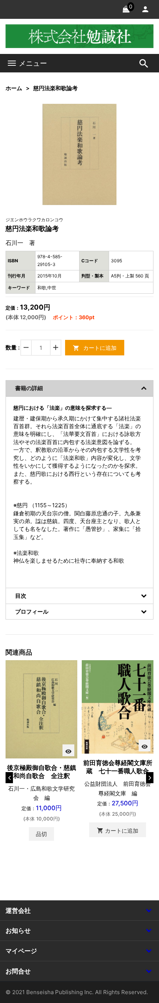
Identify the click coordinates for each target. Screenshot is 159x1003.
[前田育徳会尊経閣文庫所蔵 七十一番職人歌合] (117, 706)
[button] (99, 121)
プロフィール (31, 611)
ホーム (14, 88)
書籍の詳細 (29, 388)
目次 (20, 595)
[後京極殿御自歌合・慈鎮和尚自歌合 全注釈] (41, 708)
